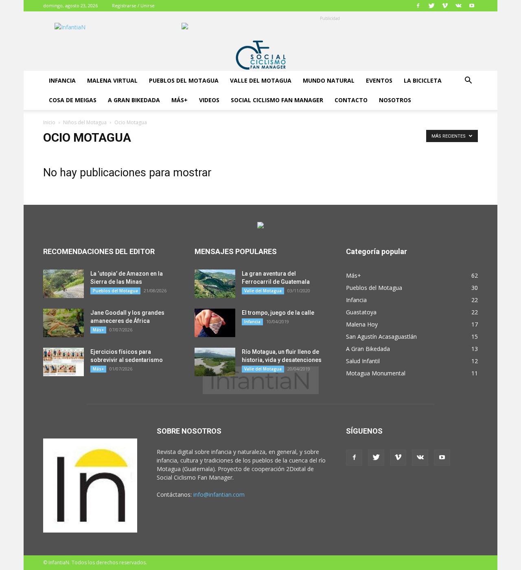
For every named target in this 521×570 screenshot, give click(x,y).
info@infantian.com (219, 494)
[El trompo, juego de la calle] (215, 323)
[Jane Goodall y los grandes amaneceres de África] (63, 323)
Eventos (379, 80)
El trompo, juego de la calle (278, 312)
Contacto (351, 100)
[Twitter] (431, 5)
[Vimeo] (445, 5)
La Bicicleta (423, 80)
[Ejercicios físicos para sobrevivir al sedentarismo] (63, 362)
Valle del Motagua (260, 80)
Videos (209, 100)
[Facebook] (418, 5)
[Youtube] (472, 5)
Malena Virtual (112, 80)
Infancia (62, 80)
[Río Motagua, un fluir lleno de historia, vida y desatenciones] (215, 362)
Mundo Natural (329, 80)
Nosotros (395, 100)
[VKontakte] (458, 5)
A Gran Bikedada (134, 100)
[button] (468, 81)
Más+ (179, 100)
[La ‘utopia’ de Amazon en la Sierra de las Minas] (63, 284)
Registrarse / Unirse (133, 5)
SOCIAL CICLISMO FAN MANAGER (277, 100)
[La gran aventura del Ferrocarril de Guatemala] (215, 284)
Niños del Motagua (85, 122)
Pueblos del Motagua (184, 80)
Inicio (49, 122)
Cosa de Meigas (72, 100)
